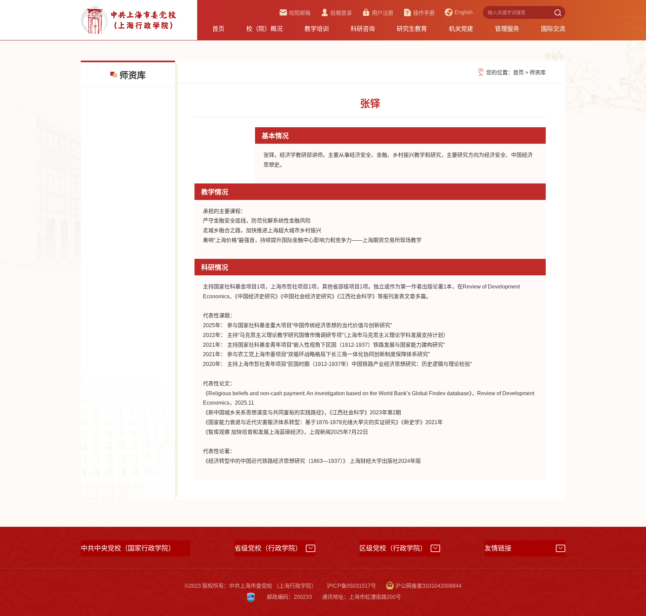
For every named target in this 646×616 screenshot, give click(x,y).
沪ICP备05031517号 (351, 586)
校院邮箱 (300, 13)
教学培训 (316, 29)
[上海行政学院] (128, 20)
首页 (218, 29)
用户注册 (382, 13)
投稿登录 (341, 13)
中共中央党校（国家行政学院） (128, 548)
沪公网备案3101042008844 (428, 586)
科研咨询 (363, 29)
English (464, 12)
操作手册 (424, 13)
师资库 (538, 72)
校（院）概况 (264, 29)
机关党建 (461, 29)
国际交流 (553, 29)
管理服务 (507, 29)
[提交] (557, 12)
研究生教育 (412, 29)
